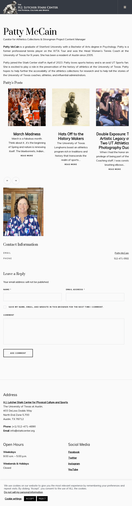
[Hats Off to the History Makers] (66, 107)
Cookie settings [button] (13, 498)
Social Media (79, 446)
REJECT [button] (42, 498)
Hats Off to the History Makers (66, 136)
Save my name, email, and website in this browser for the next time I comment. (56, 308)
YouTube (73, 470)
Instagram (74, 464)
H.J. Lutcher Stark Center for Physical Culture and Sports (35, 403)
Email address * (75, 290)
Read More (22, 156)
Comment (8, 316)
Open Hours (13, 446)
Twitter (72, 458)
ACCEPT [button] (30, 498)
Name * (7, 290)
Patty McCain (122, 254)
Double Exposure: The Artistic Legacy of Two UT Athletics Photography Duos (109, 141)
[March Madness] (22, 107)
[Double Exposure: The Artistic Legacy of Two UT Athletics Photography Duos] (110, 107)
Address (10, 396)
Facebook (74, 453)
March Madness (22, 134)
